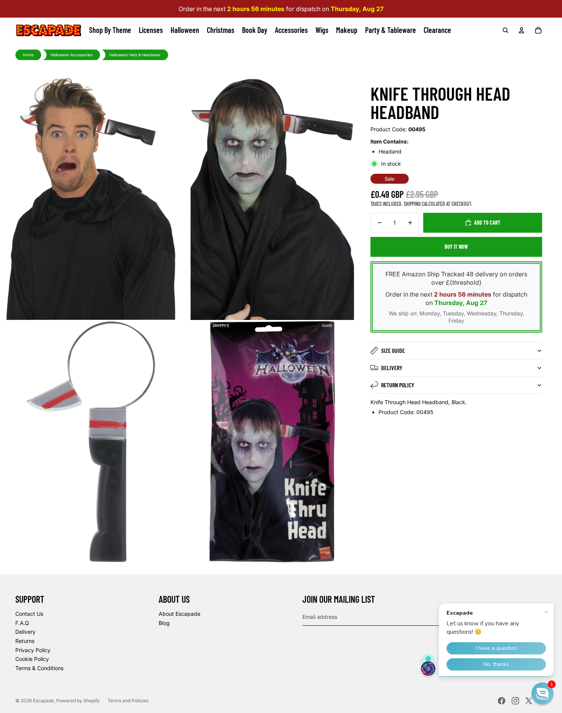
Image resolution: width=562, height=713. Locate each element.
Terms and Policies (127, 700)
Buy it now (456, 246)
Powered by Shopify (78, 700)
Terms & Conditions (39, 668)
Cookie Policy (32, 659)
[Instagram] (515, 700)
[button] (542, 693)
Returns (24, 641)
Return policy (397, 384)
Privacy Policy (32, 650)
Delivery (391, 367)
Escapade (43, 700)
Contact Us (29, 613)
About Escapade (179, 613)
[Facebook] (501, 700)
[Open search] (505, 30)
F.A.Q (22, 623)
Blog (164, 623)
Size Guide (393, 350)
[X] (528, 700)
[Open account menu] (521, 30)
